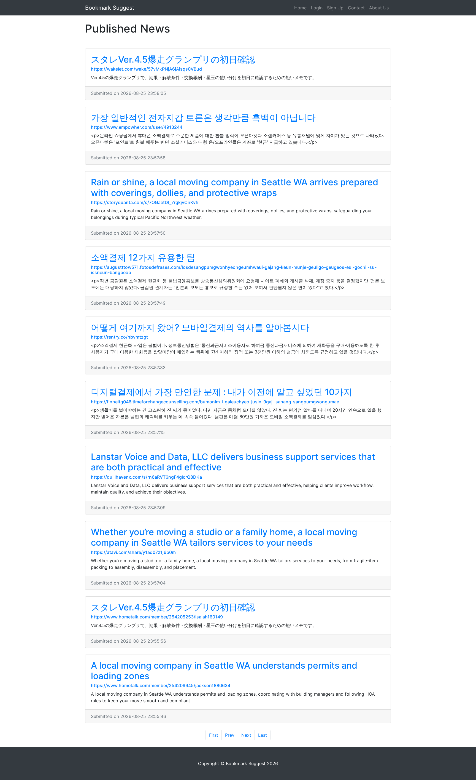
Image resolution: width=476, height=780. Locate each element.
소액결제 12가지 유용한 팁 (143, 257)
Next (246, 735)
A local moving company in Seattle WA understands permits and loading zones (224, 670)
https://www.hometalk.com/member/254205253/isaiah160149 (157, 617)
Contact (356, 7)
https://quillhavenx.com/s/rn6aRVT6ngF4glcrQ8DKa (146, 477)
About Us (379, 7)
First (213, 735)
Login (317, 7)
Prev (229, 735)
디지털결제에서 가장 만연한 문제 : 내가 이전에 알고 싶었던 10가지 (221, 392)
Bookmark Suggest (109, 7)
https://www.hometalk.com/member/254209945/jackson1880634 (160, 685)
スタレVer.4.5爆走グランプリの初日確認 (173, 59)
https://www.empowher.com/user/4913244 (136, 127)
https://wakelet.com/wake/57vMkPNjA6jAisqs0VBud (146, 69)
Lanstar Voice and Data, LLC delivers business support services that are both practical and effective (233, 462)
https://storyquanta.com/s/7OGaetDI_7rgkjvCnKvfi (144, 202)
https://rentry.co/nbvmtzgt (119, 337)
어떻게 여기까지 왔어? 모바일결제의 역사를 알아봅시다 (200, 327)
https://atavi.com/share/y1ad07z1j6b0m (133, 552)
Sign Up (335, 7)
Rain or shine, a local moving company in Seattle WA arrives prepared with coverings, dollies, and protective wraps (234, 187)
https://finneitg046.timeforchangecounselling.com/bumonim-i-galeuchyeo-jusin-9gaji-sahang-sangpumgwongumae (215, 401)
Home (300, 7)
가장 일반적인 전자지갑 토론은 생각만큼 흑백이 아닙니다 (203, 117)
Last (262, 735)
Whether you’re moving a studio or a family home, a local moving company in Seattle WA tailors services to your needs (224, 537)
